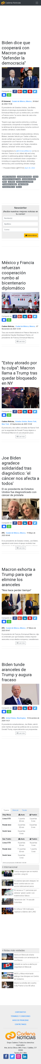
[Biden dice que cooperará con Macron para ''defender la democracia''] (4, 95)
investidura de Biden (28, 179)
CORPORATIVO (20, 1012)
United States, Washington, (16, 718)
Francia (35, 176)
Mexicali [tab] (15, 810)
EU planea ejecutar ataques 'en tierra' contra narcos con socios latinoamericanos (26, 883)
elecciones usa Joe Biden (25, 182)
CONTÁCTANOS (20, 1024)
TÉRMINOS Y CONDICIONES (20, 1016)
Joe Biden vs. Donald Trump (11, 179)
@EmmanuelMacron (24, 151)
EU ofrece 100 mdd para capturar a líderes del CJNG (25, 910)
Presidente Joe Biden (9, 184)
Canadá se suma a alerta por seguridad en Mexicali (25, 965)
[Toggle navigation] (37, 3)
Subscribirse (32, 235)
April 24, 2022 (30, 168)
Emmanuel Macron (8, 187)
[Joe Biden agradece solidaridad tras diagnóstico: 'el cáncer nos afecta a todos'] (4, 526)
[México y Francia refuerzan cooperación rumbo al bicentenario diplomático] (4, 320)
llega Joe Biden (23, 184)
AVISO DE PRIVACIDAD (20, 1020)
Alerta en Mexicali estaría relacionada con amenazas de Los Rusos (26, 957)
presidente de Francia (24, 176)
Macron (19, 187)
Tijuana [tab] (6, 810)
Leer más (21, 341)
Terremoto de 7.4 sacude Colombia (24, 901)
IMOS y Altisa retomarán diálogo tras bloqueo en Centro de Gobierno (26, 976)
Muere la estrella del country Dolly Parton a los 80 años (25, 984)
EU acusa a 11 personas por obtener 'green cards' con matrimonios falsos (25, 893)
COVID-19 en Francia (9, 176)
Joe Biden (11, 182)
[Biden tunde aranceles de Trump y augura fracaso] (4, 711)
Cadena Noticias (13, 3)
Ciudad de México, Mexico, (22, 101)
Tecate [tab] (24, 810)
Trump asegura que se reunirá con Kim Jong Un (26, 872)
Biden (4, 182)
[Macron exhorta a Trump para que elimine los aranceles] (4, 621)
